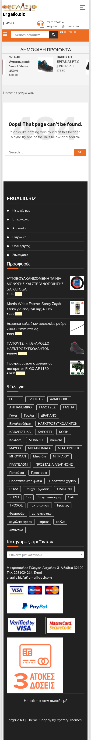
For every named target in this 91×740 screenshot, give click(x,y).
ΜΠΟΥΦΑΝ (17, 456)
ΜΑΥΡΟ (15, 448)
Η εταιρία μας (21, 210)
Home (8, 92)
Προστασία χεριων (62, 481)
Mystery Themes (69, 720)
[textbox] (45, 555)
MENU (10, 23)
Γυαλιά (29, 415)
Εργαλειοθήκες (20, 423)
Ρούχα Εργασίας (37, 489)
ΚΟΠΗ (63, 432)
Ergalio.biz (14, 14)
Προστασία (39, 473)
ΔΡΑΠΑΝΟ (48, 415)
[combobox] (45, 554)
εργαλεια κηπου (20, 522)
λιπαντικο (16, 530)
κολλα (60, 522)
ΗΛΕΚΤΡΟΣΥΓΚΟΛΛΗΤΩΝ (57, 423)
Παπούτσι (16, 473)
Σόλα (71, 497)
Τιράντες (62, 505)
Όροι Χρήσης (21, 246)
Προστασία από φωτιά (25, 481)
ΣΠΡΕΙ (14, 497)
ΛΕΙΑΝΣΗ (36, 440)
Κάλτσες (15, 440)
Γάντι (13, 415)
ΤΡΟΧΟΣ (16, 505)
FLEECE (15, 399)
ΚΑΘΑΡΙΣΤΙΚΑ (20, 432)
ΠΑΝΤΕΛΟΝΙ (18, 464)
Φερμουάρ (16, 513)
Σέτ (28, 497)
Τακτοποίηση (39, 505)
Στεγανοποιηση (49, 497)
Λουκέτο (56, 440)
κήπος (44, 522)
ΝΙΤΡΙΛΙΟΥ (61, 456)
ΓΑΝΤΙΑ (68, 407)
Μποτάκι (39, 456)
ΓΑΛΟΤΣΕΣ (47, 407)
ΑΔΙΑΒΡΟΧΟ (59, 399)
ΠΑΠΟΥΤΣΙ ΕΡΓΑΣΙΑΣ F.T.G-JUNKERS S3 (68, 61)
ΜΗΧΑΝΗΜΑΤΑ (39, 448)
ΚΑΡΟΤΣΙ (45, 432)
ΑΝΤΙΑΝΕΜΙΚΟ (20, 407)
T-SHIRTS (35, 399)
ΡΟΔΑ (13, 489)
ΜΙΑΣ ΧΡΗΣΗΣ (69, 448)
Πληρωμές (19, 237)
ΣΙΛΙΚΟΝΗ (64, 489)
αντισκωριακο (42, 513)
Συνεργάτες (20, 255)
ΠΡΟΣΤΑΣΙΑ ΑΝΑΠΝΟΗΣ (54, 464)
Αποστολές (19, 228)
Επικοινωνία (20, 219)
